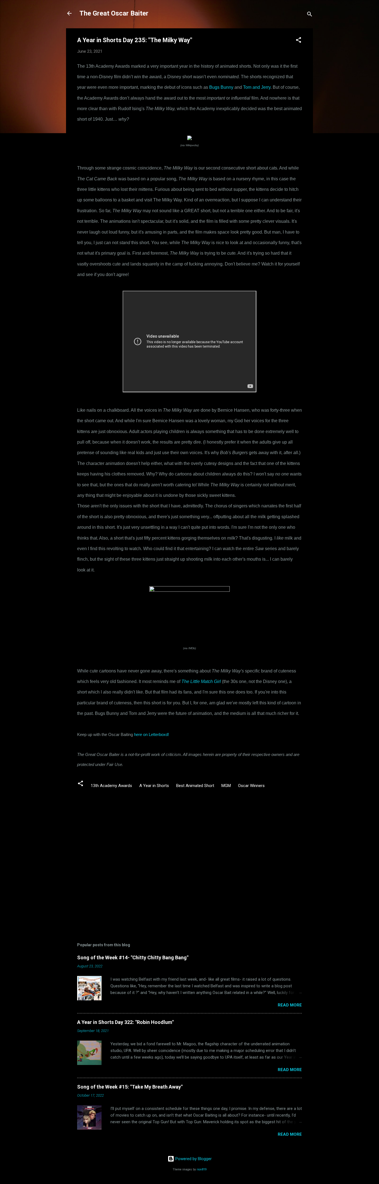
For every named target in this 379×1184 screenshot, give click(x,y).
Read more (290, 1005)
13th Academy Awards (111, 785)
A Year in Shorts (154, 785)
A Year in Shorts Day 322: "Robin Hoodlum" (125, 1022)
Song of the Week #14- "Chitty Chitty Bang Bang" (132, 957)
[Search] (309, 15)
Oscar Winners (251, 785)
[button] (298, 41)
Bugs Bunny (221, 87)
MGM (226, 785)
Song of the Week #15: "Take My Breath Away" (130, 1087)
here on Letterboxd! (151, 734)
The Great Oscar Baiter (113, 13)
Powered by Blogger (193, 1158)
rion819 (202, 1169)
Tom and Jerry (257, 87)
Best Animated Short (195, 785)
